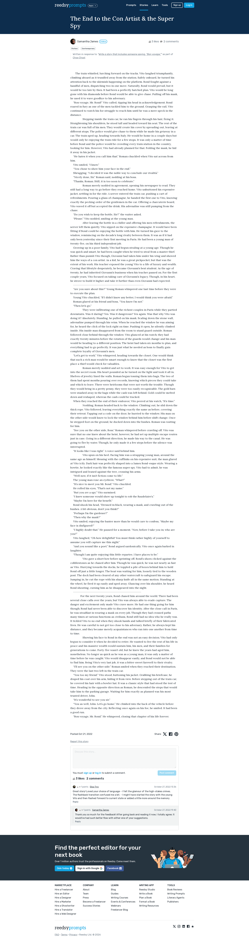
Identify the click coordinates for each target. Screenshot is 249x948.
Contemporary (88, 49)
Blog (113, 889)
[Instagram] (179, 926)
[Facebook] (188, 926)
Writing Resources (149, 905)
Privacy (73, 934)
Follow (103, 41)
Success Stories (91, 905)
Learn (155, 5)
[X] (174, 926)
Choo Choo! (79, 57)
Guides (114, 893)
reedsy (70, 5)
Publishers (173, 901)
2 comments (171, 41)
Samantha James (100, 810)
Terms (64, 934)
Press (86, 897)
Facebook (113, 868)
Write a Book (146, 893)
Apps (91, 6)
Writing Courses (119, 897)
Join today (63, 868)
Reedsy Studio (147, 889)
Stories (144, 5)
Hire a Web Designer (65, 913)
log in (98, 773)
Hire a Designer (63, 897)
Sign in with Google (88, 868)
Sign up (177, 5)
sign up (88, 773)
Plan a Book (145, 897)
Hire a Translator (64, 909)
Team (86, 893)
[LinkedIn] (183, 926)
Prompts (131, 5)
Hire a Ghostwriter (64, 905)
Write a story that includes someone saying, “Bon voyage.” (130, 54)
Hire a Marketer (63, 901)
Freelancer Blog (119, 909)
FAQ (57, 934)
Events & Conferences (123, 901)
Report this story (79, 741)
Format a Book (147, 901)
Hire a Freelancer (64, 889)
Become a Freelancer (94, 901)
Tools (165, 5)
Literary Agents (175, 897)
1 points (84, 787)
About (86, 889)
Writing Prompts (176, 893)
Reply (75, 802)
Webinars (116, 905)
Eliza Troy (94, 787)
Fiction (74, 49)
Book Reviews (174, 889)
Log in (189, 5)
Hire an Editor (62, 893)
